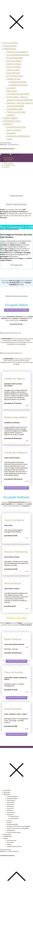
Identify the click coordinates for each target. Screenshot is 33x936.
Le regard (11, 87)
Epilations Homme (18, 84)
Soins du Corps (14, 63)
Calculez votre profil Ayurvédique (16, 310)
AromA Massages (15, 57)
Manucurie (12, 90)
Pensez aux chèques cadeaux (14, 832)
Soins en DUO (13, 69)
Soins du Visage (14, 60)
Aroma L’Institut (10, 42)
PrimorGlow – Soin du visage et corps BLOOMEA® (18, 826)
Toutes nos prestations (17, 51)
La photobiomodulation (18, 54)
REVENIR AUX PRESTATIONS (16, 195)
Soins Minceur (13, 72)
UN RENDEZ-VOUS (12, 121)
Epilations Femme (18, 81)
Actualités (11, 133)
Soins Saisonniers (15, 75)
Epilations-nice (13, 78)
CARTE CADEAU (10, 118)
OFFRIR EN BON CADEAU (16, 661)
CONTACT (7, 124)
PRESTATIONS (9, 48)
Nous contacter (14, 130)
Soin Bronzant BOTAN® (18, 93)
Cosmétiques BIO (15, 108)
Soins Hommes (14, 66)
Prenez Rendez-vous (16, 127)
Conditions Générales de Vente (14, 846)
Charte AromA (10, 45)
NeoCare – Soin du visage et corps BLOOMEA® (18, 828)
